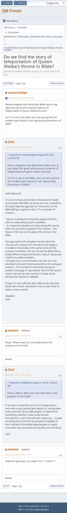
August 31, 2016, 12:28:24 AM (18, 335)
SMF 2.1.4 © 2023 (26, 510)
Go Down (8, 83)
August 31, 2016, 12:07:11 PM (18, 454)
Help (20, 506)
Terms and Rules (31, 506)
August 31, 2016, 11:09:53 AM (18, 375)
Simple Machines (42, 510)
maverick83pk (17, 93)
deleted (13, 330)
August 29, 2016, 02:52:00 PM (21, 98)
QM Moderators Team (40, 36)
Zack (11, 142)
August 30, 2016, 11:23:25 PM (18, 147)
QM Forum (11, 10)
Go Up (6, 486)
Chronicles (57, 36)
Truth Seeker (23, 36)
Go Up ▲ (45, 506)
